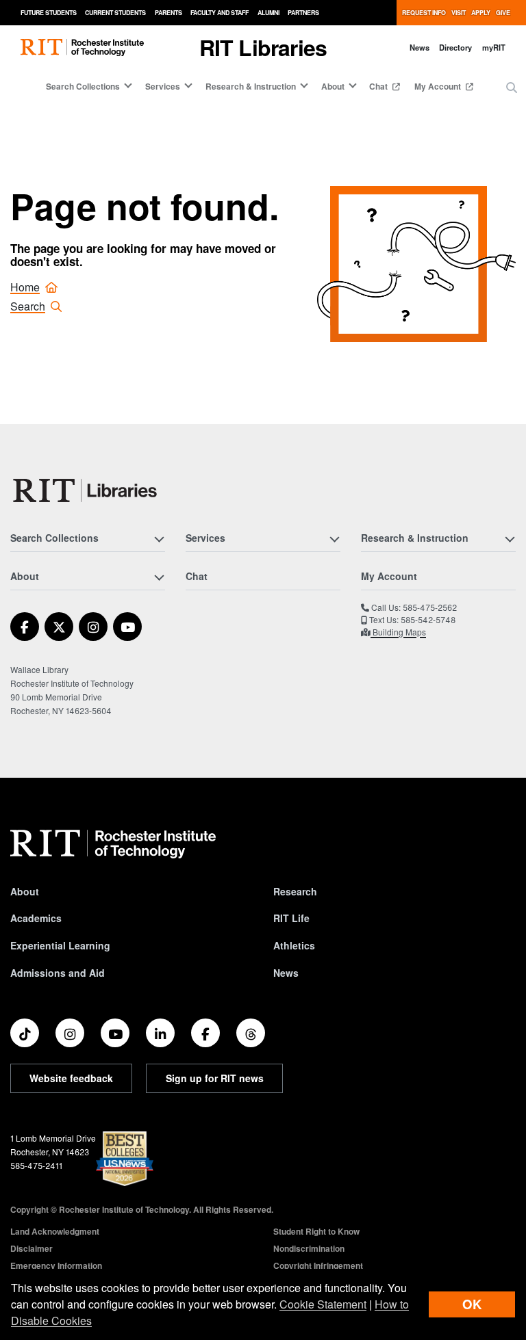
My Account (438, 86)
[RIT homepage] (82, 47)
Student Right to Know (316, 1231)
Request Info (424, 12)
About (24, 891)
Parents (168, 12)
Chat (379, 86)
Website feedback (71, 1078)
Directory (455, 47)
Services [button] (162, 86)
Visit (458, 12)
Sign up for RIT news (215, 1078)
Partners (303, 12)
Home (25, 287)
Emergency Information (56, 1265)
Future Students (49, 12)
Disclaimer (31, 1248)
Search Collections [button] (83, 86)
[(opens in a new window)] (24, 626)
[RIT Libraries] (86, 490)
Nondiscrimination (309, 1248)
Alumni (268, 12)
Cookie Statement (322, 1304)
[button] (512, 87)
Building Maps (398, 632)
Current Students (115, 12)
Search (27, 306)
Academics (36, 918)
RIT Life (291, 918)
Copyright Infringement (318, 1265)
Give (503, 12)
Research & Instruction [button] (250, 86)
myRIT (493, 47)
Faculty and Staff (219, 12)
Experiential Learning (60, 945)
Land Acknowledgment (54, 1231)
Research (295, 891)
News (419, 47)
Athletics (294, 945)
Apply (480, 12)
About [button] (333, 86)
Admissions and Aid (57, 973)
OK (471, 1304)
